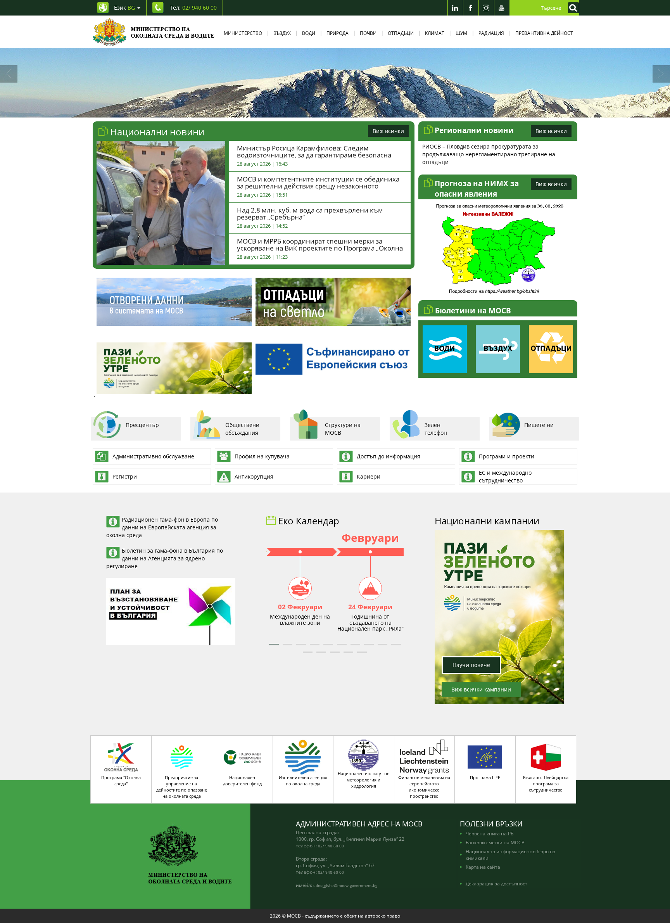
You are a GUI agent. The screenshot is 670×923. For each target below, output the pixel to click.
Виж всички (388, 131)
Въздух (282, 33)
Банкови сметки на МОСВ (495, 842)
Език (124, 7)
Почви (368, 33)
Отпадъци (401, 33)
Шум (461, 33)
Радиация (491, 33)
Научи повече (471, 665)
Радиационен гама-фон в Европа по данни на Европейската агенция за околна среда (162, 527)
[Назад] (8, 74)
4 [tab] (341, 110)
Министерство (243, 33)
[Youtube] (501, 8)
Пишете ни (539, 425)
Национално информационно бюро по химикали (510, 854)
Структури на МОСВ (343, 428)
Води (308, 33)
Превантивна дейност (544, 33)
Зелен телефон (436, 428)
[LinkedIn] (455, 8)
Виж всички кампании (481, 689)
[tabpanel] (335, 83)
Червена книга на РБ (489, 833)
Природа (337, 33)
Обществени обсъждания (242, 428)
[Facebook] (470, 8)
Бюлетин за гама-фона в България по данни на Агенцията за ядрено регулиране (164, 558)
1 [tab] (306, 110)
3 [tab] (329, 110)
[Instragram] (486, 8)
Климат (434, 33)
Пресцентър (142, 425)
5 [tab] (352, 110)
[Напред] (661, 74)
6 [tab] (364, 110)
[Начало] (154, 31)
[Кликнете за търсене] (571, 8)
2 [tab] (317, 110)
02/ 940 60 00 (331, 846)
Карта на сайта (483, 867)
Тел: (193, 7)
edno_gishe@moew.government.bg (345, 885)
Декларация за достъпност (496, 883)
